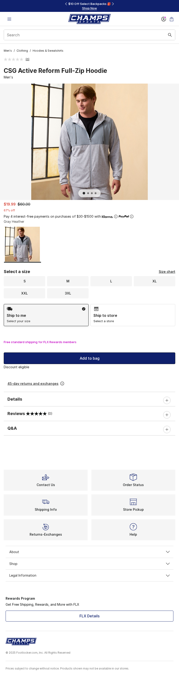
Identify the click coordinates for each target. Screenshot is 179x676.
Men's (8, 50)
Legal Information (22, 575)
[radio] (46, 315)
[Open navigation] (9, 19)
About (14, 552)
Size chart (167, 272)
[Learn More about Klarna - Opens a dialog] (116, 216)
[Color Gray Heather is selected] (22, 244)
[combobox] (89, 35)
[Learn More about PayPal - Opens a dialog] (131, 216)
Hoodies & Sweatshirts (48, 50)
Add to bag (90, 358)
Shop (13, 564)
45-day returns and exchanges (33, 383)
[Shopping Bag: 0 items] (171, 19)
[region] (89, 6)
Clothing (22, 50)
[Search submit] (170, 35)
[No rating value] (15, 59)
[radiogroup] (89, 315)
